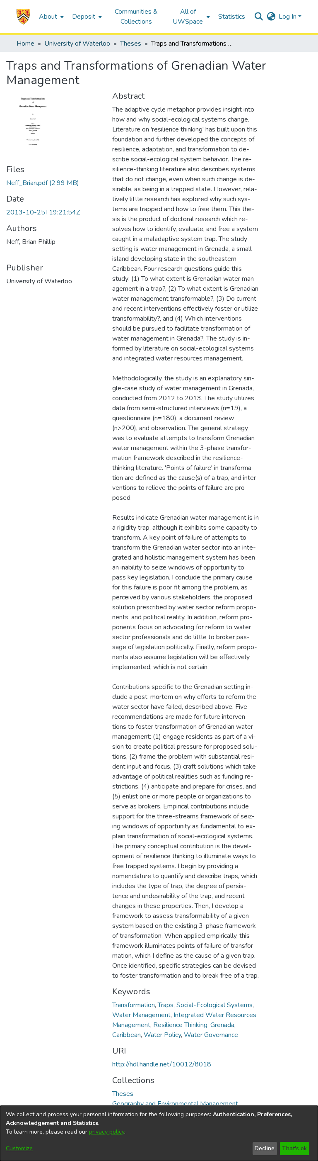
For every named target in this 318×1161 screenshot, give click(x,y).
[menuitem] (50, 16)
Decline (265, 1148)
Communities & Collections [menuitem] (136, 16)
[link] (42, 182)
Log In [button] (288, 16)
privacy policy (106, 1132)
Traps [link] (165, 1005)
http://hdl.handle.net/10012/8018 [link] (161, 1064)
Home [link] (25, 43)
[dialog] (159, 1133)
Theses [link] (130, 43)
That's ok (294, 1148)
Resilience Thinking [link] (180, 1025)
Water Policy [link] (162, 1034)
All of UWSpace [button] (188, 16)
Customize (19, 1148)
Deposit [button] (83, 16)
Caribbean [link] (126, 1034)
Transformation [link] (133, 1005)
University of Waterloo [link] (77, 43)
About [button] (48, 16)
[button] (23, 16)
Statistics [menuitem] (231, 16)
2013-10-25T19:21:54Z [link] (43, 212)
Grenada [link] (222, 1025)
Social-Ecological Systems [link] (214, 1005)
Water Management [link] (141, 1015)
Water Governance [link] (211, 1034)
